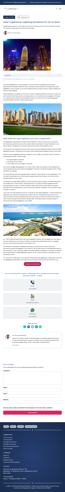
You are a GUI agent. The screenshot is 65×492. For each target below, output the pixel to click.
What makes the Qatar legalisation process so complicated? (20, 79)
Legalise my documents (32, 264)
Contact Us (6, 457)
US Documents (7, 439)
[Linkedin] (36, 326)
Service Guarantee (31, 426)
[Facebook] (28, 326)
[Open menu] (60, 9)
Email (5, 393)
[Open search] (57, 9)
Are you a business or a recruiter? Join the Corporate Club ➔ (46, 2)
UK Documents (7, 437)
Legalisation (24, 17)
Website (5, 399)
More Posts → (16, 345)
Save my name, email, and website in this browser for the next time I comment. (28, 408)
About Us (6, 455)
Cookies (20, 426)
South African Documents (11, 446)
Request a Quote (8, 460)
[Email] (32, 326)
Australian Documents (9, 442)
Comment (6, 370)
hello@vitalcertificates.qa (19, 2)
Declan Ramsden (15, 33)
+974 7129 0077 (33, 316)
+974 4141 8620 (7, 2)
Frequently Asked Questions (11, 462)
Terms (6, 426)
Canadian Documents (9, 444)
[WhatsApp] (40, 326)
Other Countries (8, 448)
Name (5, 387)
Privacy (13, 426)
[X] (24, 326)
